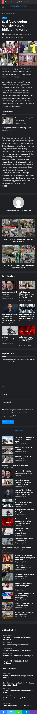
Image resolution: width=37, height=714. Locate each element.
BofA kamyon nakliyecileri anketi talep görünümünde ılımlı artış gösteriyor (16, 549)
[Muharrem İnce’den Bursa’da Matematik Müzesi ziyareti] (7, 531)
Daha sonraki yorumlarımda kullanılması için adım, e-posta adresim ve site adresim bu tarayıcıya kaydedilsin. (17, 413)
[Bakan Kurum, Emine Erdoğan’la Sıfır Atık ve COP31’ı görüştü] (27, 308)
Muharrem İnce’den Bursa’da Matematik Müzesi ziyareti (23, 531)
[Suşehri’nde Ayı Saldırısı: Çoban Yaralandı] (7, 606)
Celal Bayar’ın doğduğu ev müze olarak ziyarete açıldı (25, 439)
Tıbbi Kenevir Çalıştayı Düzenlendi (23, 448)
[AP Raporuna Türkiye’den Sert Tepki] (10, 330)
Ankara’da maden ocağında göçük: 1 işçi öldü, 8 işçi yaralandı (26, 340)
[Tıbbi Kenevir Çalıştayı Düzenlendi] (7, 450)
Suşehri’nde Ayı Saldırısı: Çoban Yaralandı (24, 604)
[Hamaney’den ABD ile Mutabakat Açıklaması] (10, 285)
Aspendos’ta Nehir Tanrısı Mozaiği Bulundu (24, 575)
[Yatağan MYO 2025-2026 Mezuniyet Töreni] (7, 615)
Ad (3, 386)
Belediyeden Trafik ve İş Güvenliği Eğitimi (17, 128)
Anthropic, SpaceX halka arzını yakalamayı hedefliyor (24, 595)
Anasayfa (6, 13)
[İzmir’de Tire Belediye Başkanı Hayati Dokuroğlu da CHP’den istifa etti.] (10, 308)
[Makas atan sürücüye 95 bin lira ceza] (7, 120)
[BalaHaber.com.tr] (18, 6)
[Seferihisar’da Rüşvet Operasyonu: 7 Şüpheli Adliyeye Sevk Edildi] (27, 285)
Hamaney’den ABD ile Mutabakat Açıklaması (10, 294)
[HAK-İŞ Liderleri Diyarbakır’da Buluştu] (7, 568)
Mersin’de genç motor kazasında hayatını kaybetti (23, 586)
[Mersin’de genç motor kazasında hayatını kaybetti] (7, 586)
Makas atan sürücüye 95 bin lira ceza (17, 2)
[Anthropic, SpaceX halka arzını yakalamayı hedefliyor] (7, 596)
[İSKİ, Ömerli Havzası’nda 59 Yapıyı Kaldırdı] (7, 541)
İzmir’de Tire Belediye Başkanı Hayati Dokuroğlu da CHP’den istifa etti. (10, 317)
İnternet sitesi (6, 402)
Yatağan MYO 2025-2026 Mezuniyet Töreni (24, 613)
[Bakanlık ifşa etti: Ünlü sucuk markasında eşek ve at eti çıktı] (7, 558)
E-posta (5, 394)
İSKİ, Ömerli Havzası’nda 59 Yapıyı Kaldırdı (24, 540)
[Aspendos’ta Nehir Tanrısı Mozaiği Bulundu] (7, 577)
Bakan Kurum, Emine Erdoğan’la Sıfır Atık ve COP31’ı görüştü (26, 316)
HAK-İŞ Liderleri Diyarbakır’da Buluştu (23, 566)
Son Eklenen (18, 431)
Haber (13, 13)
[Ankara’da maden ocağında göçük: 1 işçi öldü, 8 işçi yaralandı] (27, 330)
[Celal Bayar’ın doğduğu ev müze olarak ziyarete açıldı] (7, 440)
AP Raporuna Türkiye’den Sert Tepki (8, 339)
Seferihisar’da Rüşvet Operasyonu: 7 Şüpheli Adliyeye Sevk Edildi (27, 295)
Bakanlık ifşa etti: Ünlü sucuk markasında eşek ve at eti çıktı (25, 557)
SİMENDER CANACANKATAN (13, 34)
